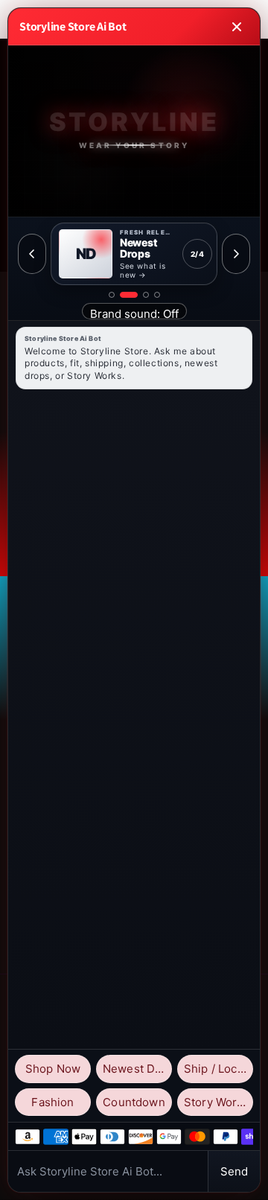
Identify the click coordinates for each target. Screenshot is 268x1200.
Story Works (216, 1102)
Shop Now (52, 1069)
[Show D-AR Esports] (146, 295)
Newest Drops (137, 1069)
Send (234, 1171)
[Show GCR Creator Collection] (157, 295)
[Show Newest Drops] (129, 295)
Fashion (52, 1102)
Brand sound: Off (134, 313)
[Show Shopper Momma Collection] (112, 295)
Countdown (134, 1102)
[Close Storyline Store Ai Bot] (236, 26)
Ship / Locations (218, 1069)
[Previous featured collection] (32, 254)
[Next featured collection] (236, 254)
